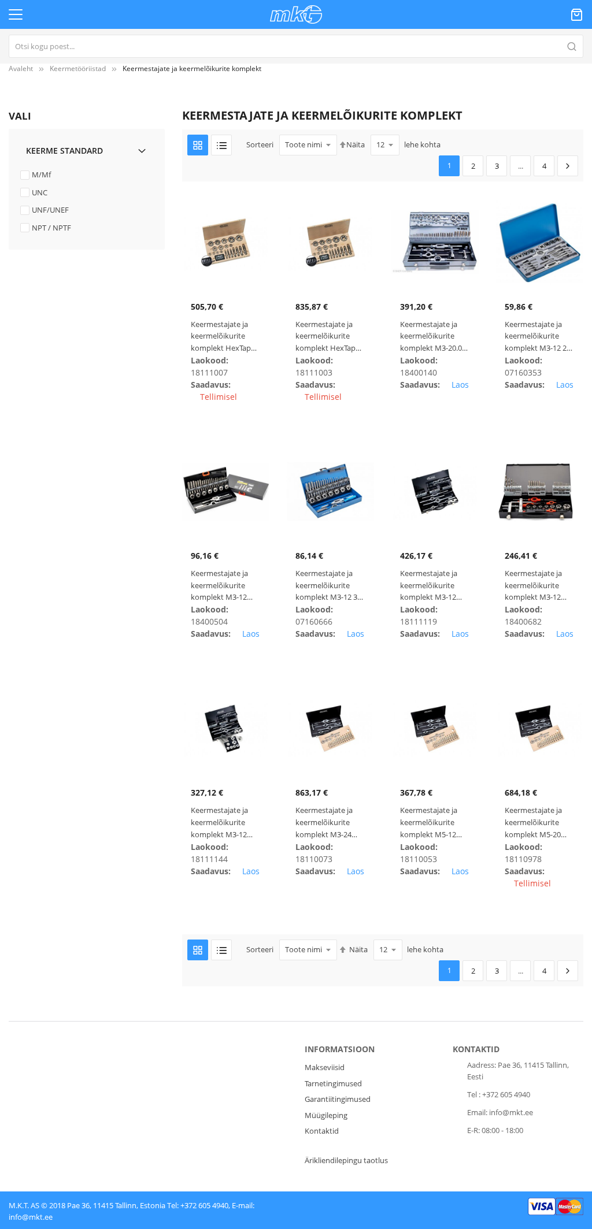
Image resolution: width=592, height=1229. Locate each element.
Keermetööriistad (78, 68)
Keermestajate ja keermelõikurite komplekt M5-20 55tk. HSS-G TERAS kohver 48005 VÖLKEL (536, 822)
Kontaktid (322, 1131)
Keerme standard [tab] (64, 150)
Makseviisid (325, 1067)
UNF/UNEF (50, 210)
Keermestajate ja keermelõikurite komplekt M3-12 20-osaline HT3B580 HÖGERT (539, 336)
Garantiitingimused (338, 1099)
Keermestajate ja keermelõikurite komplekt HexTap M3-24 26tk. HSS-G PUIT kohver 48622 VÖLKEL (223, 336)
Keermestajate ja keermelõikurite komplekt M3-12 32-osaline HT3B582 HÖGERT (329, 585)
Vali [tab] (20, 115)
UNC (39, 192)
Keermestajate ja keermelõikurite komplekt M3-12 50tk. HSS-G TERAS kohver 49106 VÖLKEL (222, 822)
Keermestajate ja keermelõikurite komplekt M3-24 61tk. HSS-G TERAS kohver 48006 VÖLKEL (326, 822)
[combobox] (296, 46)
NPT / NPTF (51, 227)
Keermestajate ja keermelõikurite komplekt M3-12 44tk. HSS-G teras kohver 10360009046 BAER (537, 585)
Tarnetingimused (333, 1083)
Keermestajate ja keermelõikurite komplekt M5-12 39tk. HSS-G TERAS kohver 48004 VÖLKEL (431, 822)
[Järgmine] (568, 166)
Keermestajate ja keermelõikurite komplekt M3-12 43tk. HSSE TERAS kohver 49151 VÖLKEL (430, 585)
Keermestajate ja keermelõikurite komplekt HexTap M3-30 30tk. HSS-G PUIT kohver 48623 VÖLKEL (327, 336)
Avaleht (21, 68)
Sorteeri (259, 144)
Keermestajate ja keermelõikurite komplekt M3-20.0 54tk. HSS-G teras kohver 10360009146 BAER (432, 336)
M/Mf (41, 174)
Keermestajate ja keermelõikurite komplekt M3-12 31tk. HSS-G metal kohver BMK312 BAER (221, 585)
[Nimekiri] (221, 145)
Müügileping (326, 1115)
